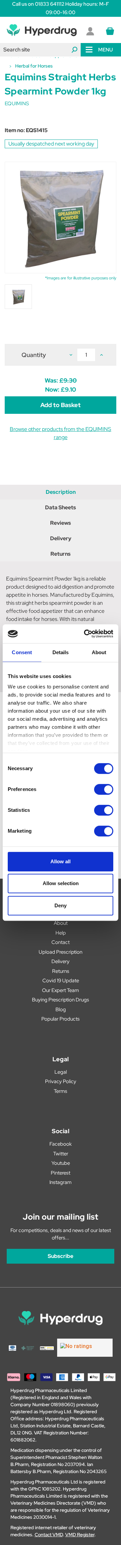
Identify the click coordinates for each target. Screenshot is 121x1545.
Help (60, 932)
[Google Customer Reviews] (85, 1348)
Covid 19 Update (60, 980)
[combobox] (40, 49)
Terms (60, 1091)
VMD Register (79, 1535)
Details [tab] (60, 652)
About (61, 923)
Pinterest (60, 1173)
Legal (60, 1072)
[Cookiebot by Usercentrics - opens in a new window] (85, 633)
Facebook (60, 1144)
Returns (60, 553)
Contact (60, 942)
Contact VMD (49, 1535)
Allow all (60, 861)
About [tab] (99, 652)
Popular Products (60, 1019)
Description (61, 492)
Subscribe (60, 1256)
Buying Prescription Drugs (60, 999)
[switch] (103, 789)
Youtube (60, 1163)
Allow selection (61, 883)
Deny (60, 905)
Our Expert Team (60, 990)
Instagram (60, 1182)
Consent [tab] (22, 652)
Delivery (60, 538)
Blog (60, 1009)
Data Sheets (60, 507)
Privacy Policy (60, 1081)
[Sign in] (90, 31)
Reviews (60, 522)
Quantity (34, 355)
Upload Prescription (60, 952)
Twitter (60, 1153)
